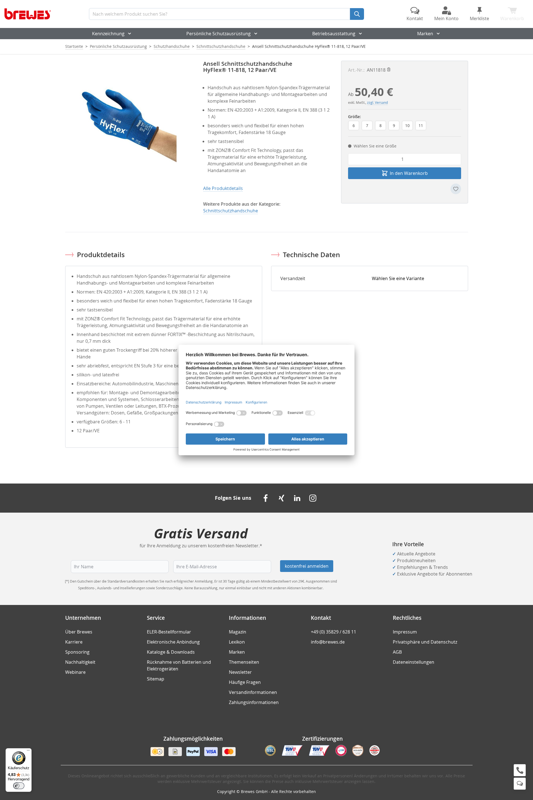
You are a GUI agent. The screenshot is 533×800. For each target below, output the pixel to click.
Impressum (405, 632)
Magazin (237, 632)
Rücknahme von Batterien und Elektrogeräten (179, 665)
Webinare (75, 672)
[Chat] (520, 784)
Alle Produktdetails (223, 188)
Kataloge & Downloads (171, 652)
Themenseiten (244, 662)
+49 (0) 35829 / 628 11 (333, 632)
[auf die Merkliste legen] (455, 189)
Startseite (74, 46)
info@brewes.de (328, 642)
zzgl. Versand (377, 102)
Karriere (74, 642)
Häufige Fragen (245, 682)
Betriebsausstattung (333, 34)
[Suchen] (357, 14)
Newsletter (240, 672)
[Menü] (28, 751)
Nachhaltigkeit (80, 662)
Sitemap (155, 679)
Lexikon (237, 642)
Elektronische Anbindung (173, 642)
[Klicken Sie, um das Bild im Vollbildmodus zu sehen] (128, 124)
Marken (425, 34)
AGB (397, 652)
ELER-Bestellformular (169, 632)
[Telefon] (520, 770)
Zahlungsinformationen (254, 702)
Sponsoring (77, 652)
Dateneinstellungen (413, 662)
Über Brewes (78, 632)
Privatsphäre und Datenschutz (425, 642)
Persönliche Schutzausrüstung (218, 34)
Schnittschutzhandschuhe (220, 46)
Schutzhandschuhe (172, 46)
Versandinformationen (253, 692)
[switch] (18, 785)
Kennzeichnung (108, 34)
